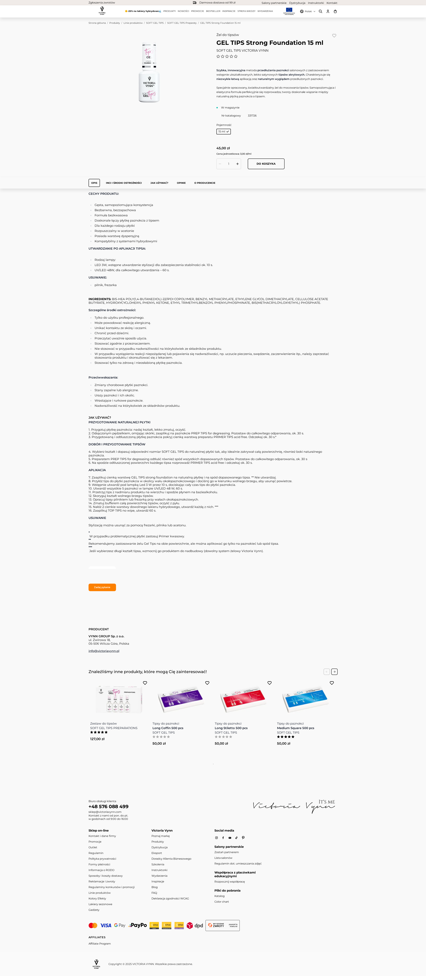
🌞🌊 (143, 11)
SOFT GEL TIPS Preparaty (182, 23)
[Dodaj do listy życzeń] (334, 35)
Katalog (219, 896)
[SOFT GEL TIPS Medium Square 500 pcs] (305, 697)
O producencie (204, 182)
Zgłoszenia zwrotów (102, 2)
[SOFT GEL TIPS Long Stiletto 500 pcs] (243, 697)
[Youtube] (230, 838)
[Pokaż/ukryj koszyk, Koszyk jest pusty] (335, 11)
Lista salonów (223, 857)
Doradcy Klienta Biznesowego (171, 858)
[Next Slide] (334, 672)
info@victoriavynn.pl (104, 651)
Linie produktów (133, 23)
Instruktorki (316, 2)
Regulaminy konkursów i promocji (112, 887)
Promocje (197, 11)
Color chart (221, 901)
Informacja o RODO (101, 870)
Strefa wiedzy (246, 11)
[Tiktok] (237, 838)
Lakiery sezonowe (100, 904)
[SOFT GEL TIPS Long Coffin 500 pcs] (181, 697)
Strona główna (97, 23)
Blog (154, 887)
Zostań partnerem (226, 852)
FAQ (154, 892)
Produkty (169, 11)
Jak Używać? (159, 182)
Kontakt (332, 2)
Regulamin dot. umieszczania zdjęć (238, 863)
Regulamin (96, 853)
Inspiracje (229, 11)
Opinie (181, 182)
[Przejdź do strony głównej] (102, 10)
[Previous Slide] (327, 672)
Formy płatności (99, 864)
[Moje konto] (328, 11)
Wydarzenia (265, 11)
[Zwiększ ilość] (237, 163)
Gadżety (94, 909)
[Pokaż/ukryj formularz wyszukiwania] (321, 11)
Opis (94, 182)
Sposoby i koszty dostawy (106, 875)
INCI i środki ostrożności (124, 182)
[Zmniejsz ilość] (220, 163)
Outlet (93, 847)
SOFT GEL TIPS (155, 23)
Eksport (156, 853)
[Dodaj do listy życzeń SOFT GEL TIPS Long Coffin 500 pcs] (207, 683)
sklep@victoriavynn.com (105, 812)
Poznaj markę (160, 836)
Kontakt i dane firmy (102, 836)
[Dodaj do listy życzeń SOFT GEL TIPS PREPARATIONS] (145, 683)
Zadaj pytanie (102, 587)
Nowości (183, 11)
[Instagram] (216, 838)
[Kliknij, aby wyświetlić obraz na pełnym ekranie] (149, 72)
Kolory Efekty (97, 898)
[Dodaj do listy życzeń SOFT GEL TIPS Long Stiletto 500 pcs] (269, 683)
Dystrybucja (297, 2)
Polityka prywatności (102, 858)
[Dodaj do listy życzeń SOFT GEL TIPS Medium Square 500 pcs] (331, 683)
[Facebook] (223, 838)
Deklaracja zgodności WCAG (170, 898)
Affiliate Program (100, 943)
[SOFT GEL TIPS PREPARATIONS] (119, 697)
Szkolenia (157, 864)
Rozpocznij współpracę (229, 881)
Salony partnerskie (274, 2)
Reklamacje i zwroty (102, 881)
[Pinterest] (243, 838)
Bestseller (213, 11)
